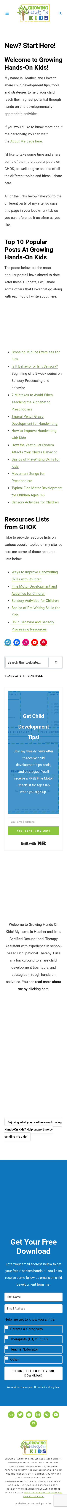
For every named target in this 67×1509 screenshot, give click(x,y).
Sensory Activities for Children (35, 502)
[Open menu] (7, 13)
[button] (33, 1340)
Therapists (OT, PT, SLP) (29, 1339)
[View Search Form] (60, 13)
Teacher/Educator (24, 1349)
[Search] (56, 662)
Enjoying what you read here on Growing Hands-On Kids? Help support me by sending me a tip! (33, 1129)
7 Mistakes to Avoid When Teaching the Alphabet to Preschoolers (32, 402)
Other (14, 1359)
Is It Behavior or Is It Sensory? (35, 366)
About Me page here (26, 141)
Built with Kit (33, 843)
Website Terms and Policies (33, 1503)
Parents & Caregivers (26, 1329)
